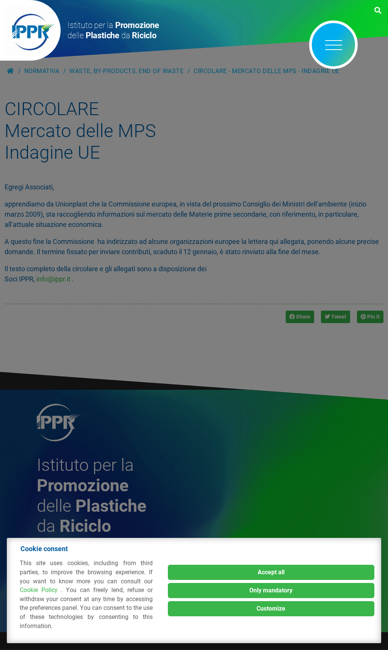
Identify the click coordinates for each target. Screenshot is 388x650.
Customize (271, 608)
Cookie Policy (40, 590)
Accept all (271, 572)
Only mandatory (271, 590)
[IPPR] (30, 30)
